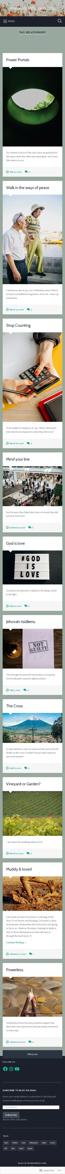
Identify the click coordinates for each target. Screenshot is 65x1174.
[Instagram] (11, 1069)
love (13, 1148)
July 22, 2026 (16, 172)
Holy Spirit (34, 1143)
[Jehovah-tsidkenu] (32, 649)
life (5, 1148)
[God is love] (32, 568)
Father (15, 1143)
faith (6, 1143)
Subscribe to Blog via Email (19, 1090)
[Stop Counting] (32, 377)
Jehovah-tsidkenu (20, 621)
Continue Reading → (16, 942)
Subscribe (11, 1114)
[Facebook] (5, 1069)
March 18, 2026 (17, 443)
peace (30, 1148)
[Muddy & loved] (32, 893)
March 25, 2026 (17, 310)
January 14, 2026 (17, 528)
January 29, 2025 (17, 1042)
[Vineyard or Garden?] (32, 813)
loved (21, 1148)
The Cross (14, 705)
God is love (15, 543)
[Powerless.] (32, 997)
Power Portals (17, 59)
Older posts (32, 1054)
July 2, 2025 (15, 690)
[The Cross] (32, 728)
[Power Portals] (32, 106)
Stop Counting (18, 325)
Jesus (52, 1143)
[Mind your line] (32, 486)
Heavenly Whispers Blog (32, 8)
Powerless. (15, 969)
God (23, 1143)
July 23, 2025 (15, 606)
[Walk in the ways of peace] (32, 239)
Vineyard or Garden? (23, 783)
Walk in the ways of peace (27, 187)
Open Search (59, 21)
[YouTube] (17, 1069)
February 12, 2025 (18, 954)
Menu (11, 21)
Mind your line (18, 459)
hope (44, 1143)
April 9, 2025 (15, 768)
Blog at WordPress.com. (32, 1163)
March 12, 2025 (16, 853)
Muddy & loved (19, 869)
